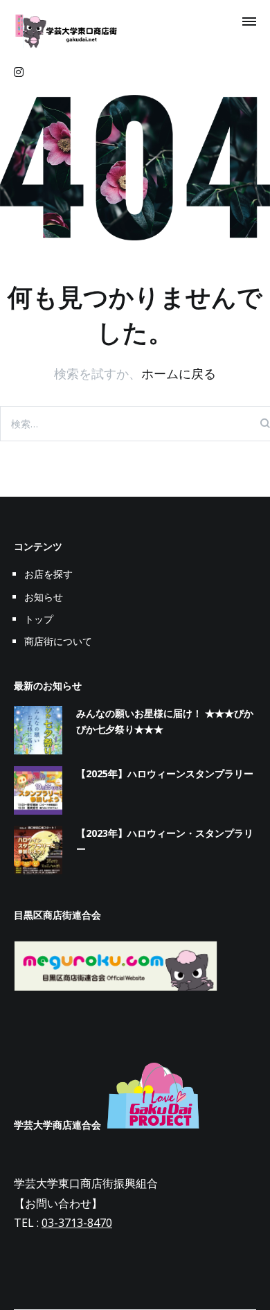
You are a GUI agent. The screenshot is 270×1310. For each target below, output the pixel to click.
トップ (38, 619)
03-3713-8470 (77, 1222)
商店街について (58, 641)
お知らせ (43, 596)
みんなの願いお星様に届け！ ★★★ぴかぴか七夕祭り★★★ (164, 721)
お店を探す (48, 574)
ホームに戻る (178, 373)
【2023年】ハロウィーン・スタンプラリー (164, 840)
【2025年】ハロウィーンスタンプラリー (164, 773)
